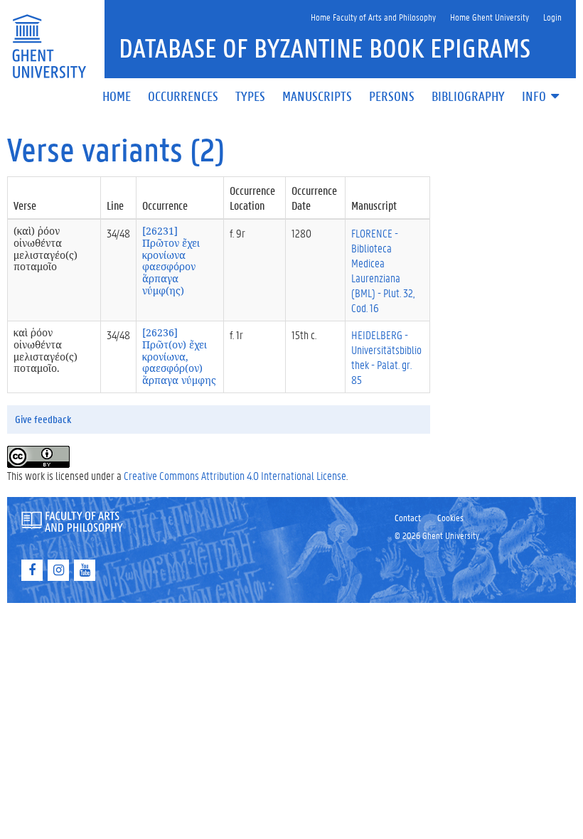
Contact (408, 517)
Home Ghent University (489, 17)
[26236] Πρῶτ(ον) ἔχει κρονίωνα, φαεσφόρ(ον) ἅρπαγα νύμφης (179, 356)
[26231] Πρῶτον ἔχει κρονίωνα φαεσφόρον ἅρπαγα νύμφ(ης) (171, 260)
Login (552, 17)
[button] (541, 97)
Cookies (450, 517)
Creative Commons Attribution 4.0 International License (235, 475)
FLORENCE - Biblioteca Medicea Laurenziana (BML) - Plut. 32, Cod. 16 (382, 270)
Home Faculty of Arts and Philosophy (373, 17)
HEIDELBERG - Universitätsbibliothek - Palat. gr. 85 (386, 357)
